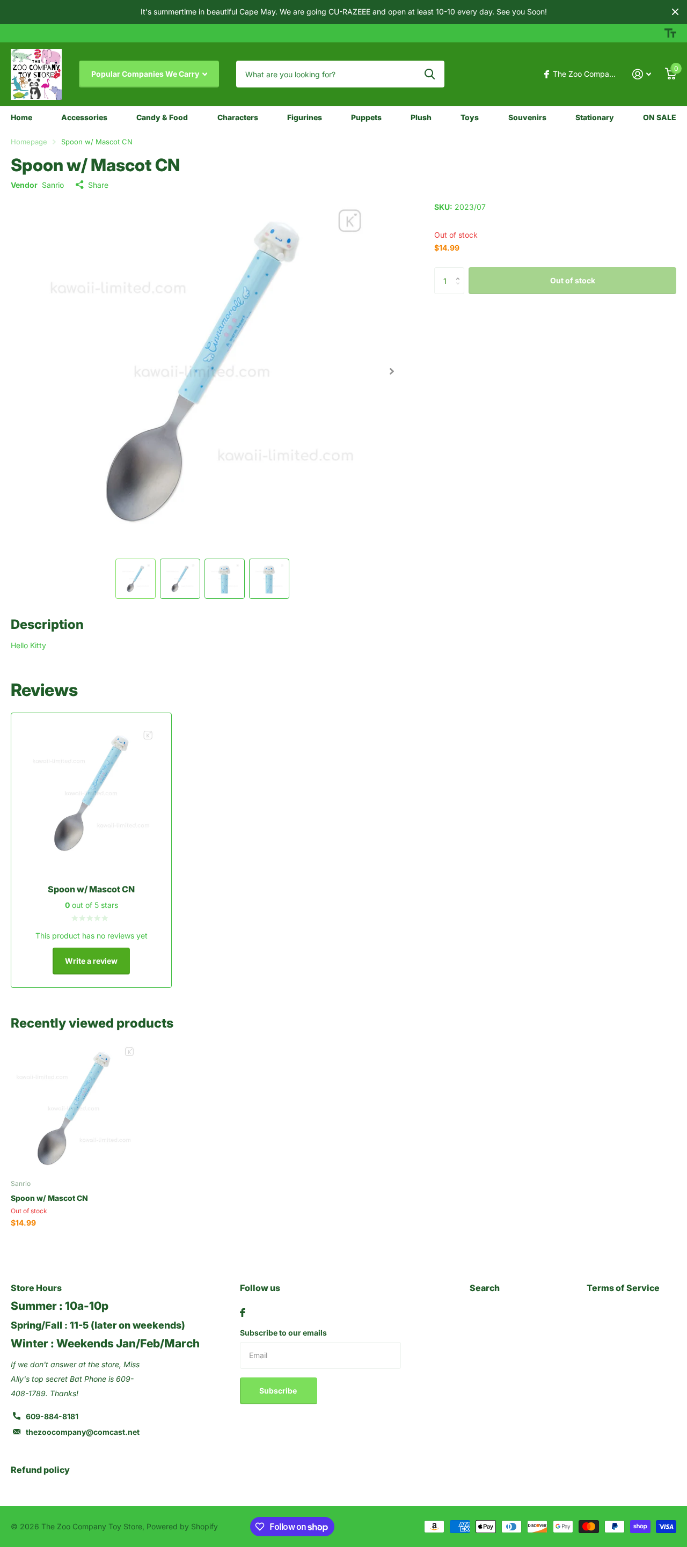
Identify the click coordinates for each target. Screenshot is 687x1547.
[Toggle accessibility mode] (670, 33)
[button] (392, 371)
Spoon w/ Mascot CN (49, 1198)
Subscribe (278, 1390)
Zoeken (429, 74)
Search (485, 1287)
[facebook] (242, 1312)
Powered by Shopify (182, 1526)
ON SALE (659, 117)
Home (21, 117)
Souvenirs (527, 117)
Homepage (29, 141)
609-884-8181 (52, 1416)
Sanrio (53, 184)
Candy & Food (162, 117)
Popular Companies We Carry (146, 73)
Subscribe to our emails (283, 1332)
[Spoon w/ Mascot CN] (74, 1108)
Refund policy (40, 1469)
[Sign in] (642, 74)
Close (675, 12)
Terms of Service (623, 1287)
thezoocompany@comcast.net (83, 1431)
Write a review (91, 960)
